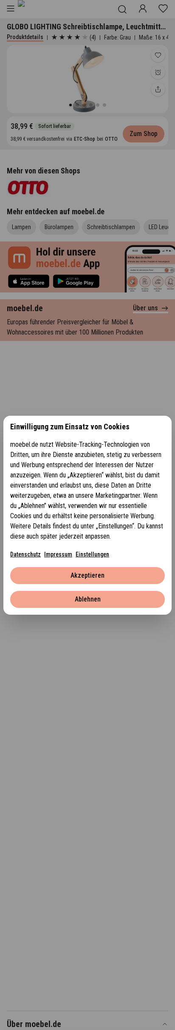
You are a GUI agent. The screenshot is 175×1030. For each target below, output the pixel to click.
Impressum (58, 554)
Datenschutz (25, 554)
